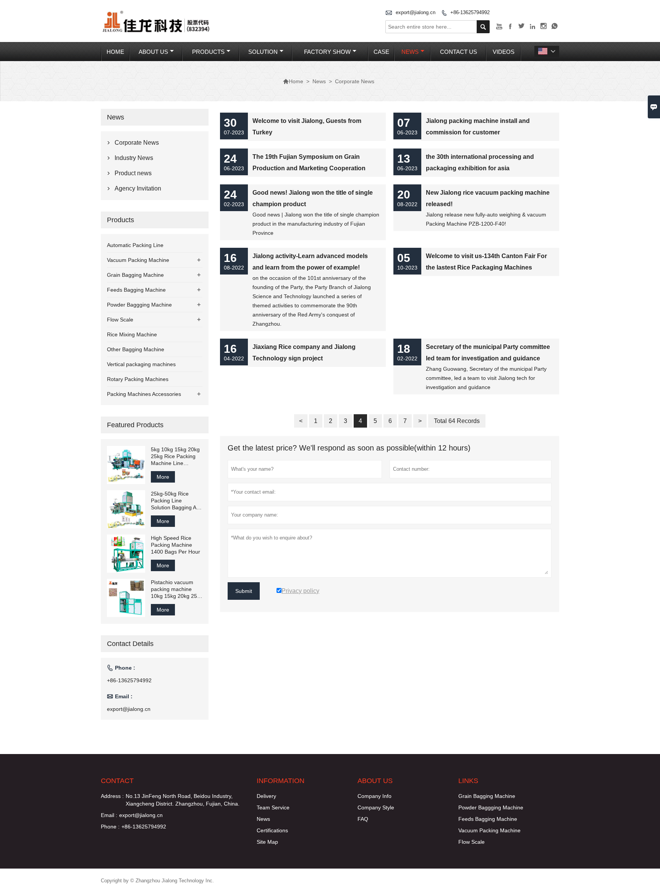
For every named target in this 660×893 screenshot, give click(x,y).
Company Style (376, 807)
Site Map (267, 842)
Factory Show (327, 51)
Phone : (110, 827)
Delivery (266, 796)
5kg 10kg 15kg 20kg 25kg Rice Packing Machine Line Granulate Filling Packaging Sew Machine (175, 456)
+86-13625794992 (470, 12)
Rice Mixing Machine (132, 334)
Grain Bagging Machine (135, 275)
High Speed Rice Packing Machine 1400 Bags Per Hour (175, 545)
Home (115, 51)
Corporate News (137, 142)
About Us (153, 51)
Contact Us (458, 51)
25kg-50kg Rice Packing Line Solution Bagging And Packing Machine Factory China (176, 501)
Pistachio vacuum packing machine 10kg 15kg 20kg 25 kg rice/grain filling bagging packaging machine (174, 589)
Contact (117, 781)
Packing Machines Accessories (144, 394)
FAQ (363, 819)
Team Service (273, 807)
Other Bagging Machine (135, 349)
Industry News (134, 158)
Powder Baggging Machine (139, 305)
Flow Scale (120, 320)
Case (381, 51)
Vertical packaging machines (141, 364)
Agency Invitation (138, 188)
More (163, 477)
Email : (109, 815)
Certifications (272, 830)
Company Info (374, 796)
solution (263, 51)
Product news (133, 173)
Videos (503, 51)
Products (208, 51)
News (410, 51)
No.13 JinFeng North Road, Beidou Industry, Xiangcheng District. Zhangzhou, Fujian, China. (182, 800)
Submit (243, 591)
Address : (112, 796)
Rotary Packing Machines (137, 379)
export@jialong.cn (415, 12)
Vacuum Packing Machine (138, 260)
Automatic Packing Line (135, 245)
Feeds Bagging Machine (136, 290)
